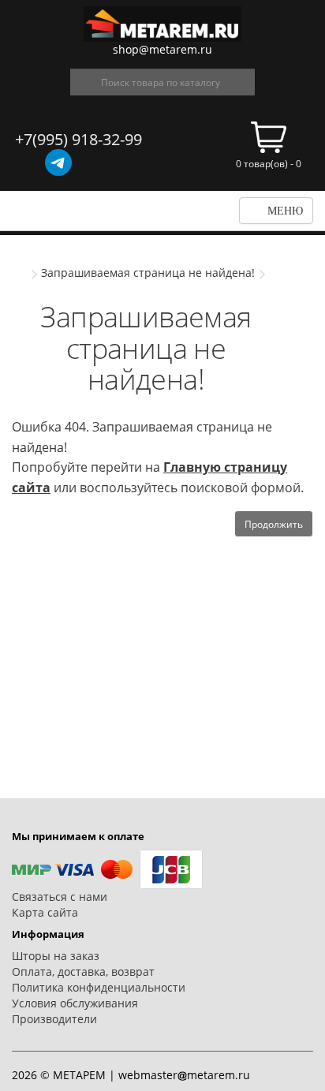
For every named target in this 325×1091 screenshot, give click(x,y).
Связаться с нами (59, 896)
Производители (54, 1018)
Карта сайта (45, 912)
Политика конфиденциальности (98, 987)
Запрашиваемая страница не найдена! (148, 272)
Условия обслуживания (75, 1003)
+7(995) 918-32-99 (78, 139)
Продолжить (274, 524)
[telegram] (58, 162)
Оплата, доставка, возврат (83, 971)
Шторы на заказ (55, 955)
